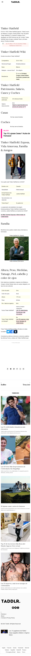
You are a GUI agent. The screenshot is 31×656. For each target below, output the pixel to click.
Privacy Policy (11, 618)
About (2, 616)
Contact (4, 618)
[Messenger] (11, 369)
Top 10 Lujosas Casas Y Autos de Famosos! (17, 135)
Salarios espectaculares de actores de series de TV (20, 106)
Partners (3, 614)
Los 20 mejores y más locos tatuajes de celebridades (22, 321)
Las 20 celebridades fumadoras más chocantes (22, 312)
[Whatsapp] (20, 369)
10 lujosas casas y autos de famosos (13, 506)
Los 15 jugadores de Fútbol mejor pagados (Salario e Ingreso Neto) (19, 633)
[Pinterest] (17, 369)
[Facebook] (7, 369)
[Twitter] (14, 369)
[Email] (23, 369)
